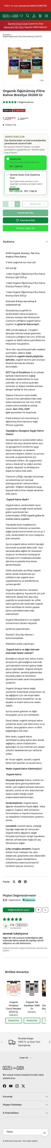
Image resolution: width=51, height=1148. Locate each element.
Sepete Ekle (13, 1020)
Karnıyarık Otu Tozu (14, 27)
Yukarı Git (24, 1058)
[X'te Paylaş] (14, 882)
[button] (10, 102)
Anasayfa (6, 35)
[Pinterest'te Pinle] (25, 882)
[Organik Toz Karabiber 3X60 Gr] (32, 988)
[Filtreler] (38, 909)
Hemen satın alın (25, 212)
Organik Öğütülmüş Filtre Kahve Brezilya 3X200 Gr (22, 36)
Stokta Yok (35, 204)
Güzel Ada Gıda (15, 1141)
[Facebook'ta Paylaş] (20, 882)
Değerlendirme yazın (18, 909)
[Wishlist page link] (21, 15)
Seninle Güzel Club (17, 23)
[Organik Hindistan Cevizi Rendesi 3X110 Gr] (13, 988)
